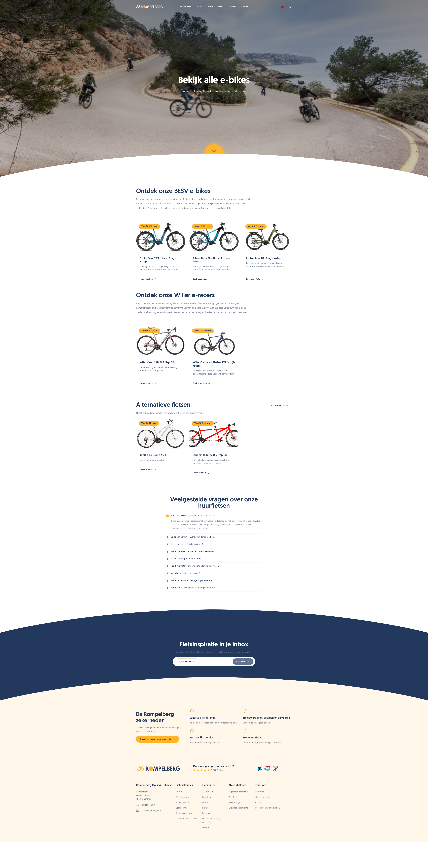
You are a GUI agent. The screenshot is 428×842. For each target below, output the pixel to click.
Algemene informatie (238, 792)
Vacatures (259, 792)
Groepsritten (181, 808)
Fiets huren (208, 785)
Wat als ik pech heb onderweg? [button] (185, 573)
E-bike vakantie (182, 803)
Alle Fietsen (207, 792)
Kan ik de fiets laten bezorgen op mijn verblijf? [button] (192, 581)
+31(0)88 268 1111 (148, 805)
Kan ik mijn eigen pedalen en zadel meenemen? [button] (193, 552)
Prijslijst (205, 808)
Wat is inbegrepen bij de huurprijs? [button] (186, 559)
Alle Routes (234, 797)
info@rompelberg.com (151, 811)
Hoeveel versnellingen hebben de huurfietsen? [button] (192, 516)
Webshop (206, 828)
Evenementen (182, 797)
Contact (259, 803)
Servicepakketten (184, 813)
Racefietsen (207, 797)
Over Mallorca (237, 785)
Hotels (179, 792)
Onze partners (262, 797)
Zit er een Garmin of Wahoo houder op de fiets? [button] (193, 537)
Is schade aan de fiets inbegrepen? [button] (187, 544)
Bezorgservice (208, 813)
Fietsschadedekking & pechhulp (212, 820)
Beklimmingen (235, 803)
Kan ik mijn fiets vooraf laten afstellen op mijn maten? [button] (195, 566)
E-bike (205, 803)
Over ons (260, 785)
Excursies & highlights (238, 808)
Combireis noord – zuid (186, 819)
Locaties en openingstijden (267, 808)
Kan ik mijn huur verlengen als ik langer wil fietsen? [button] (193, 588)
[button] (148, 279)
